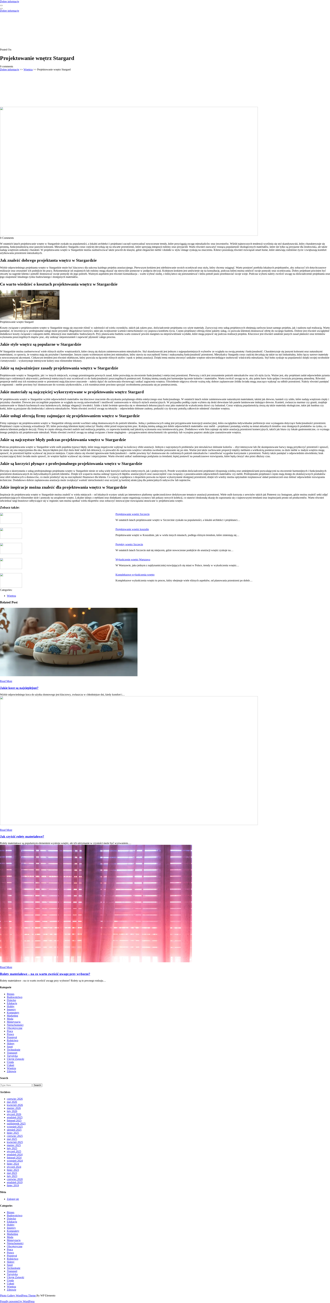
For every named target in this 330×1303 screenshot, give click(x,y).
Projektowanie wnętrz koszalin (132, 529)
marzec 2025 (14, 1145)
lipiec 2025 (13, 1132)
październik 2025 (16, 1123)
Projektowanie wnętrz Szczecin (133, 514)
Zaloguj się (13, 1199)
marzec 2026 (14, 1108)
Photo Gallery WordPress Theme (18, 1295)
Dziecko (11, 1000)
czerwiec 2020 (15, 1179)
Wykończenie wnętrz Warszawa (133, 559)
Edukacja (12, 1003)
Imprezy (11, 1009)
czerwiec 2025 (15, 1135)
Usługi (10, 1065)
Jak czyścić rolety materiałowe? (22, 836)
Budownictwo (14, 997)
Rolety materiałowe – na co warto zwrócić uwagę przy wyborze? (45, 974)
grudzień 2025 (15, 1117)
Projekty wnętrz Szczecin (129, 544)
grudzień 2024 (15, 1154)
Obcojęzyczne (14, 1028)
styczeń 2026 (14, 1114)
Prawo (10, 1034)
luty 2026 (12, 1111)
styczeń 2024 (14, 1166)
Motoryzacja (13, 1021)
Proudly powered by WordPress (17, 1301)
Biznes (10, 994)
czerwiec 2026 (15, 1098)
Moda (10, 1018)
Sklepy (10, 1043)
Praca (10, 1031)
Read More (6, 681)
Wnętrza (28, 69)
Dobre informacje (9, 1)
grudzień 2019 (15, 1182)
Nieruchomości (15, 1024)
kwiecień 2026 (15, 1105)
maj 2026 (12, 1101)
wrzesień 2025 (15, 1126)
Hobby (10, 1006)
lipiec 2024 (13, 1163)
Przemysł (12, 1037)
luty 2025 (12, 1148)
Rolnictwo (12, 1040)
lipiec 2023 (13, 1169)
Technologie (13, 1049)
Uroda (10, 1062)
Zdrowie (11, 1071)
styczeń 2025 (14, 1151)
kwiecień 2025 (15, 1142)
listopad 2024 (14, 1157)
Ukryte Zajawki (15, 1058)
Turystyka (12, 1055)
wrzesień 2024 (15, 1160)
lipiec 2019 (13, 1185)
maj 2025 (12, 1139)
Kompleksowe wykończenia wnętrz (135, 574)
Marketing (12, 1015)
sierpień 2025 (14, 1129)
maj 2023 (12, 1173)
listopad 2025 (14, 1120)
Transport (12, 1052)
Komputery (13, 1012)
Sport (10, 1046)
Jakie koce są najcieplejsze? (19, 688)
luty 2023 (12, 1176)
